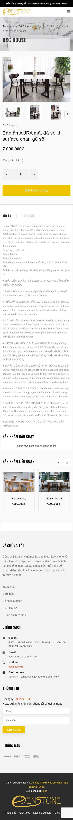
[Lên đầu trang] (61, 813)
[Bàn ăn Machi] (54, 482)
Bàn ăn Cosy (19, 498)
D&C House (10, 608)
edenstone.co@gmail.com (23, 656)
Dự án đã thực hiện (14, 615)
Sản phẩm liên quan (18, 461)
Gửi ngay (13, 729)
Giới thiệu (8, 593)
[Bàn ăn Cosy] (18, 482)
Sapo (44, 790)
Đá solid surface (12, 600)
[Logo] (36, 11)
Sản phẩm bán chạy (18, 436)
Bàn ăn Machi (54, 498)
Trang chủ (9, 586)
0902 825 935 (15, 666)
